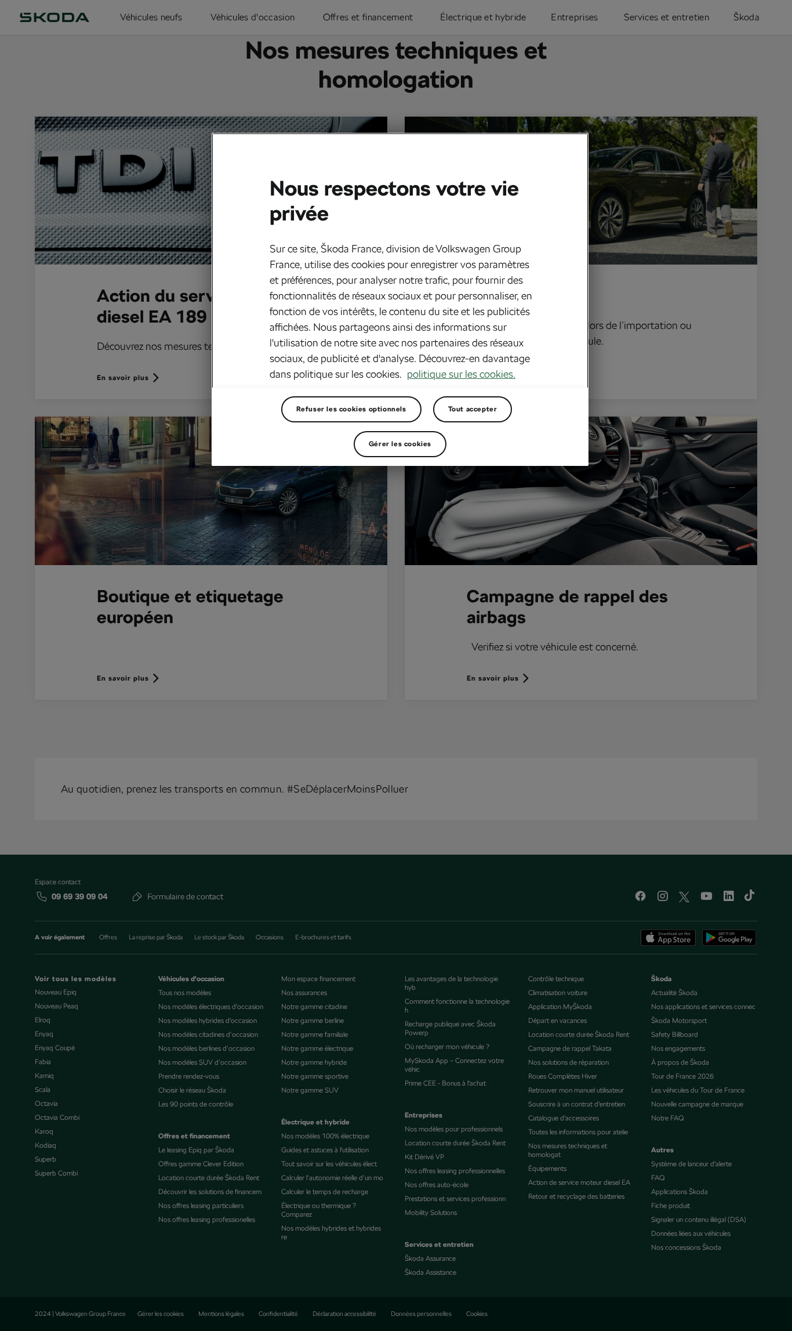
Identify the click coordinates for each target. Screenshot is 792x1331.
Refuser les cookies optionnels (351, 409)
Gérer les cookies (400, 444)
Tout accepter (472, 409)
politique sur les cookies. (461, 374)
